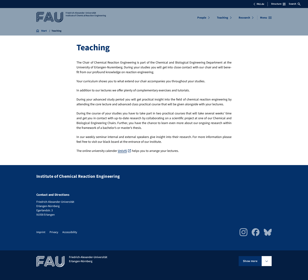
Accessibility (69, 232)
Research (244, 18)
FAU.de (260, 4)
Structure (276, 4)
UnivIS (122, 151)
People (201, 18)
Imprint (40, 232)
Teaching (222, 18)
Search (292, 4)
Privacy (54, 232)
